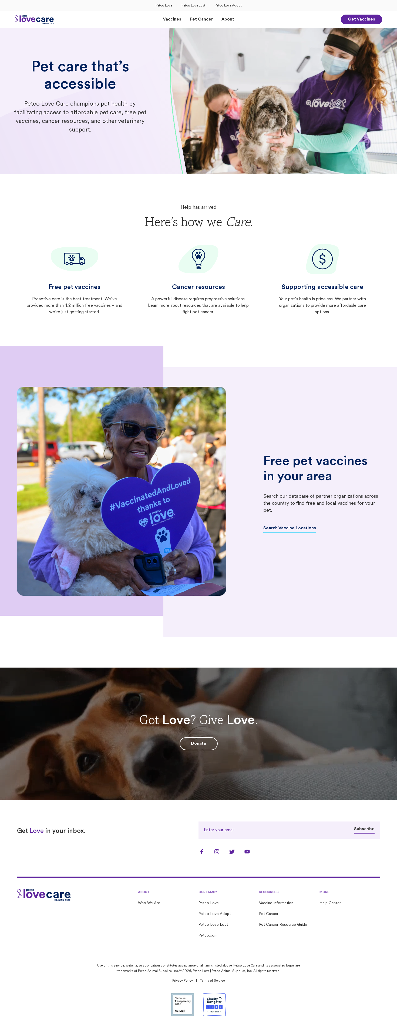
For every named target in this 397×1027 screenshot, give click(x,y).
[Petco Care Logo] (34, 19)
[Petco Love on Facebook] (201, 851)
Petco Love (164, 5)
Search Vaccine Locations (289, 528)
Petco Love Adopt (228, 5)
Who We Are (149, 903)
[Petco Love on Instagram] (217, 851)
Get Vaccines (361, 19)
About (227, 19)
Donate (198, 744)
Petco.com (207, 936)
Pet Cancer (201, 19)
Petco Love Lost (193, 5)
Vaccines (172, 19)
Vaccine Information (276, 903)
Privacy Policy (182, 980)
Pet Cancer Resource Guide (283, 925)
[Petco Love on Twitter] (232, 851)
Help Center (330, 903)
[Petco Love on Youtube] (247, 851)
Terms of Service (212, 980)
